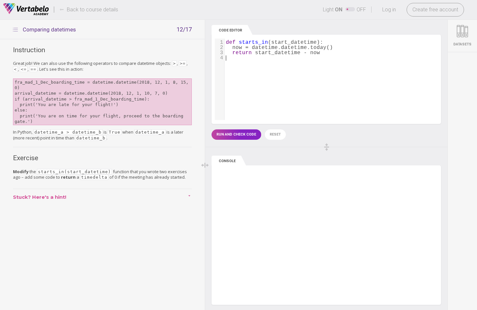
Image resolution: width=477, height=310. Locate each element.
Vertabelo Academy (26, 9)
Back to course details (92, 9)
